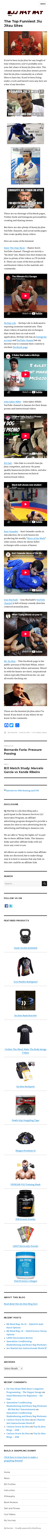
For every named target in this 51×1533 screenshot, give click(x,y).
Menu (43, 4)
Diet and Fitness (12, 1508)
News (44, 732)
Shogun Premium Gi (25, 1150)
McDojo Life (10, 323)
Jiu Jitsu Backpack (25, 1086)
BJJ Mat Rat (12, 732)
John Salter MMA (12, 402)
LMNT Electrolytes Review (19, 1338)
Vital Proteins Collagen (25, 1281)
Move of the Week (36, 538)
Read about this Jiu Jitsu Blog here (21, 1304)
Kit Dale (8, 463)
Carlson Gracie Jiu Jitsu (18, 1419)
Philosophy (9, 1496)
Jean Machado (11, 600)
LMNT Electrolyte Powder (25, 1246)
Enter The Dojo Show (14, 248)
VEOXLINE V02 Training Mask (25, 1184)
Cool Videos (37, 732)
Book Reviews (11, 1502)
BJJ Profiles (9, 1484)
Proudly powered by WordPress (28, 1528)
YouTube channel (25, 340)
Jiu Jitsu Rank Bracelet (25, 1015)
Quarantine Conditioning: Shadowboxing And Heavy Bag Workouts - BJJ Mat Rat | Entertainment (26, 1406)
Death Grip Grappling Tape (25, 1120)
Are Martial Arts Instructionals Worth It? (26, 1348)
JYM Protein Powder (26, 1219)
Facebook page (20, 347)
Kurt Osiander (11, 531)
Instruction (9, 1490)
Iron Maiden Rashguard (25, 982)
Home (7, 1472)
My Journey (10, 1520)
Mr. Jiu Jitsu (10, 661)
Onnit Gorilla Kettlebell (25, 948)
